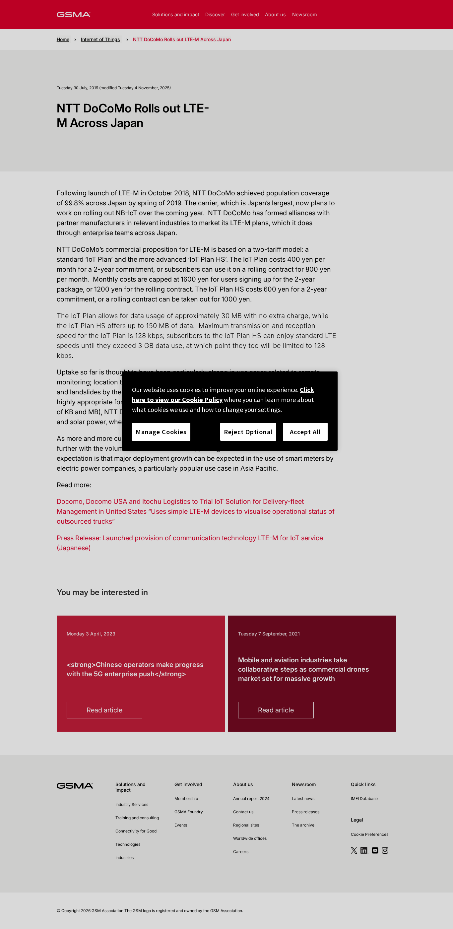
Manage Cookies (161, 432)
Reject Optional (248, 432)
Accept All (305, 432)
